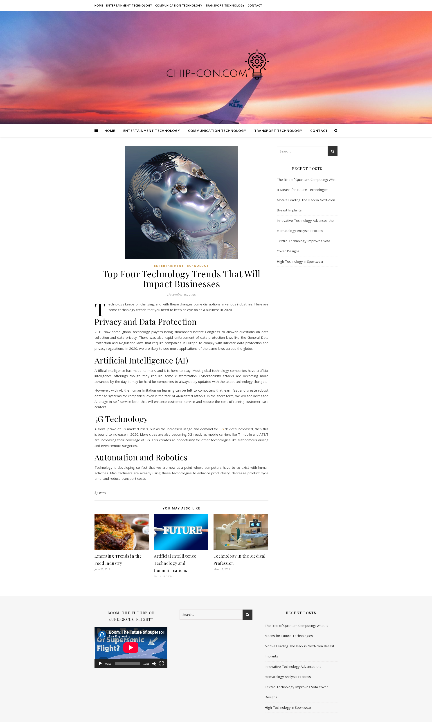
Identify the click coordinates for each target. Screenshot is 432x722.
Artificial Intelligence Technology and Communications (175, 563)
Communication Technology (178, 5)
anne (102, 492)
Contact (255, 5)
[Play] (100, 663)
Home (98, 5)
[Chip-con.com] (216, 67)
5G (221, 429)
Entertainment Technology (129, 5)
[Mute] (154, 663)
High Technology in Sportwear (300, 261)
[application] (130, 647)
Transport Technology (225, 5)
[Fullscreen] (161, 663)
